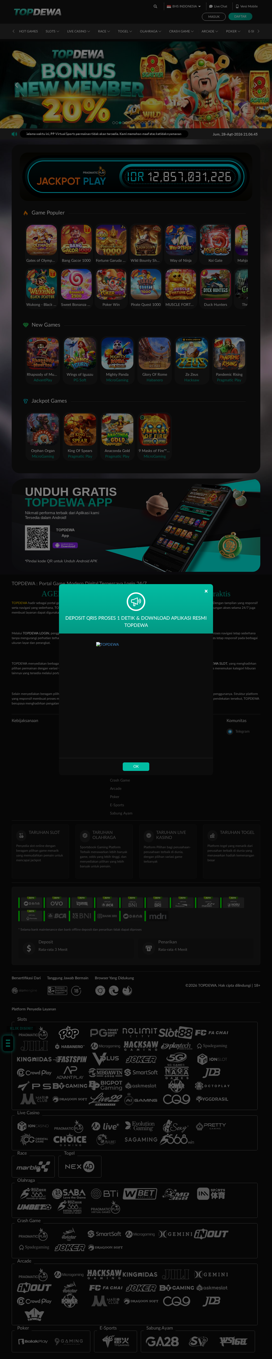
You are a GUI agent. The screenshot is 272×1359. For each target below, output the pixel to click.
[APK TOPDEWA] (136, 695)
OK (136, 767)
